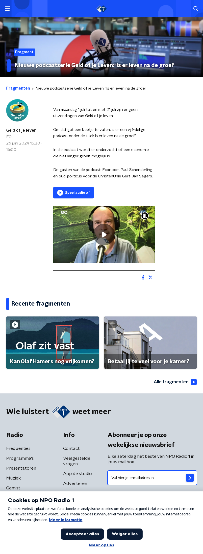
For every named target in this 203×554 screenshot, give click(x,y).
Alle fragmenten (171, 382)
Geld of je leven (21, 130)
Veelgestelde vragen (76, 461)
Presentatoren (21, 468)
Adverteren (75, 484)
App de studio (77, 474)
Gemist (13, 488)
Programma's (20, 458)
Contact (71, 448)
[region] (104, 234)
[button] (7, 8)
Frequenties (18, 448)
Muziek (13, 478)
